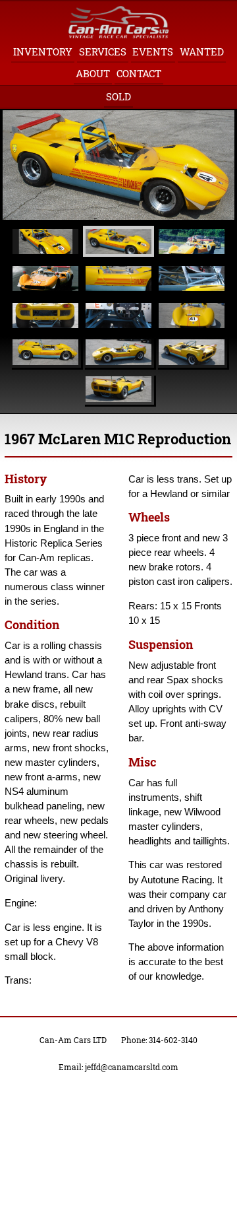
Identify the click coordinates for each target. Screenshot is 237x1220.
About (93, 73)
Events (152, 52)
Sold (118, 96)
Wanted (202, 52)
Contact (139, 73)
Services (102, 52)
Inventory (42, 52)
